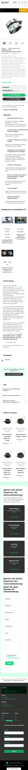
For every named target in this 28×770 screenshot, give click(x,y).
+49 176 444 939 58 (14, 569)
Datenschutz (16, 765)
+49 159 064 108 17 (14, 534)
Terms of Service (17, 680)
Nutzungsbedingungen (8, 765)
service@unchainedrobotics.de (8, 699)
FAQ (15, 715)
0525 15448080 (4, 697)
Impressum (22, 765)
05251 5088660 (4, 704)
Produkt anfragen (15, 99)
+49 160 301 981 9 (14, 517)
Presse (16, 717)
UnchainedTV (18, 720)
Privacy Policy (7, 680)
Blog (16, 719)
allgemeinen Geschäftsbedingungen (13, 657)
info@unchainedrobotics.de (8, 706)
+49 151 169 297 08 (14, 553)
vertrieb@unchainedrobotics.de (9, 692)
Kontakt (23, 10)
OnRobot (4, 48)
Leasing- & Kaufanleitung (10, 110)
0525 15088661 (5, 690)
